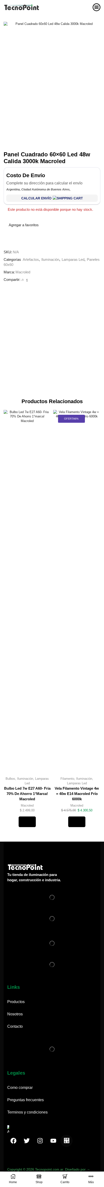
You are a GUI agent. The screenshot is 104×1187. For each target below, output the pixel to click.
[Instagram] (40, 1141)
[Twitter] (22, 280)
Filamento (67, 778)
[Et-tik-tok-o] (66, 1141)
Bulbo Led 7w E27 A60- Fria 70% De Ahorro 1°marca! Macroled (27, 793)
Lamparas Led (73, 260)
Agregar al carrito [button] (27, 821)
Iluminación (50, 260)
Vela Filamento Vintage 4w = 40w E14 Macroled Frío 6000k (77, 793)
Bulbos (10, 778)
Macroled (22, 272)
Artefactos (31, 260)
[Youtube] (53, 1141)
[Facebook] (26, 280)
